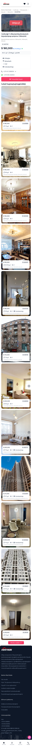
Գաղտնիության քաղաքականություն (12, 694)
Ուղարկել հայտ (17, 79)
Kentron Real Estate (6, 10)
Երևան (3, 12)
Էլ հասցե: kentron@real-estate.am (10, 728)
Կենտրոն (10, 12)
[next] (29, 108)
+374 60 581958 (5, 726)
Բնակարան (23, 10)
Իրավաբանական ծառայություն (10, 706)
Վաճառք (15, 10)
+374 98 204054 (8, 75)
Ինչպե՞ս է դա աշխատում (8, 685)
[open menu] (28, 4)
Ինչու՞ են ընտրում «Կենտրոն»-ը (10, 682)
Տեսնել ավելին (15, 643)
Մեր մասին (4, 679)
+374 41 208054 (8, 71)
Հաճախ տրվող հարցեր (8, 688)
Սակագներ (4, 709)
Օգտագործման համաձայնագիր (10, 691)
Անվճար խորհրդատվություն (9, 704)
